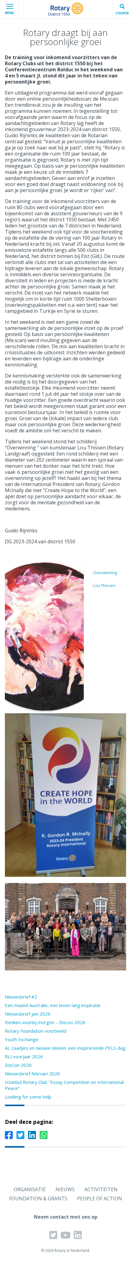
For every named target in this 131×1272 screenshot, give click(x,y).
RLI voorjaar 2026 (24, 1056)
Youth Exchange (21, 1039)
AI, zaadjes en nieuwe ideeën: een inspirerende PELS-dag (65, 1048)
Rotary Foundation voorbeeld (35, 1031)
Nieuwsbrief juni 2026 (28, 1014)
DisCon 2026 (18, 1065)
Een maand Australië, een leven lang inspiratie (53, 1005)
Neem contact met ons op (65, 1216)
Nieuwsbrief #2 (21, 997)
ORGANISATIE (30, 1189)
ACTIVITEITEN (101, 1189)
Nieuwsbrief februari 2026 (32, 1073)
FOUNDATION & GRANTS (38, 1198)
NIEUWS (65, 1189)
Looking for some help (28, 1097)
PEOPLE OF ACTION (99, 1198)
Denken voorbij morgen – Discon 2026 (45, 1022)
